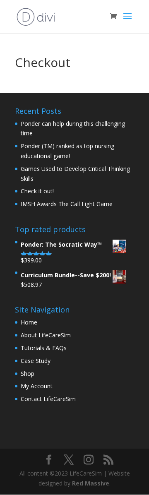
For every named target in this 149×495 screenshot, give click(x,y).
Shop (27, 373)
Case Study (35, 361)
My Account (37, 386)
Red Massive (90, 483)
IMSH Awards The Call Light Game (67, 204)
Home (29, 322)
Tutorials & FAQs (44, 348)
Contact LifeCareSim (48, 399)
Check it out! (37, 191)
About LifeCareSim (46, 335)
